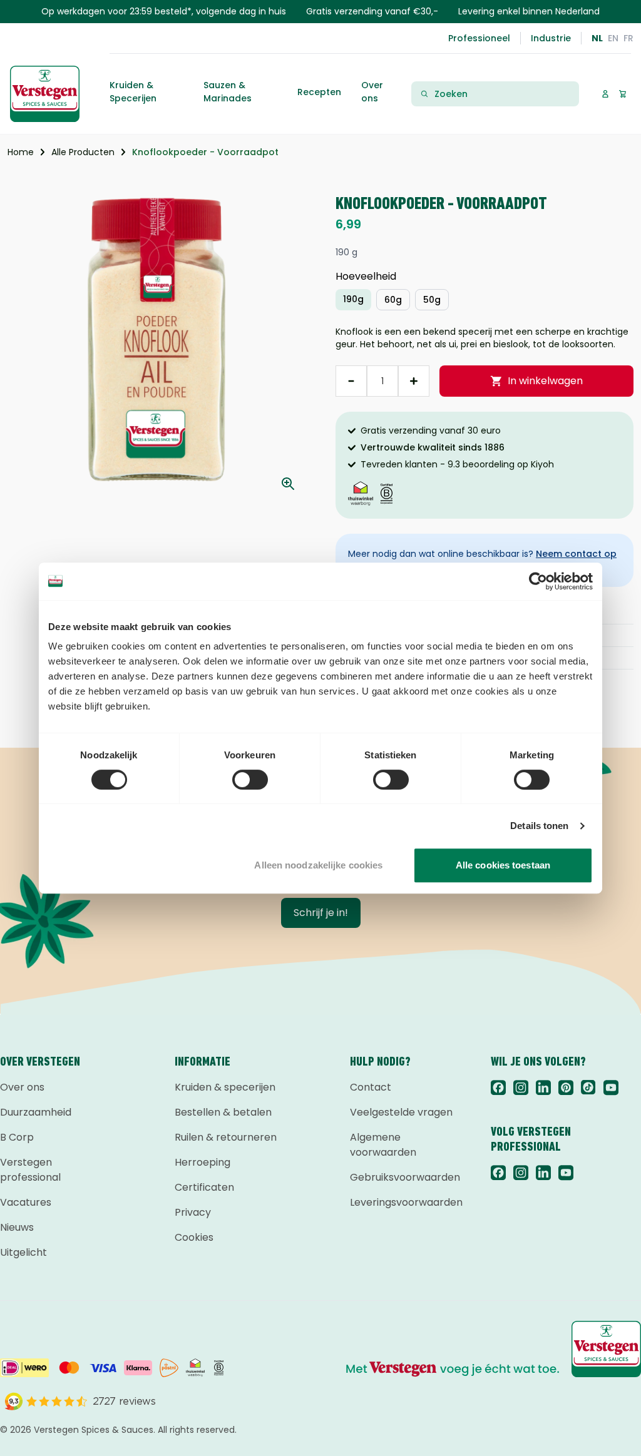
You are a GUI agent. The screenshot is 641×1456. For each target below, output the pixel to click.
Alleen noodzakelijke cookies (318, 865)
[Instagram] (520, 1087)
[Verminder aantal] (351, 381)
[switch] (250, 780)
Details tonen (539, 825)
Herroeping (202, 1162)
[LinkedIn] (543, 1087)
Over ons (22, 1087)
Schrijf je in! (321, 912)
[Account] (605, 93)
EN (613, 38)
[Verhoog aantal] (413, 381)
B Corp (17, 1137)
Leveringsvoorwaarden (405, 1202)
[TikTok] (588, 1087)
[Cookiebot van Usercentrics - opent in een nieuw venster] (538, 581)
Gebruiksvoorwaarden (405, 1177)
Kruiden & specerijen (225, 1087)
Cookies (194, 1237)
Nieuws (17, 1227)
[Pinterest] (565, 1087)
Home (21, 152)
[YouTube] (610, 1087)
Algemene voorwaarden (383, 1144)
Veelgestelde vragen (401, 1112)
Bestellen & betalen (223, 1112)
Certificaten (204, 1187)
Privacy (193, 1212)
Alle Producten (83, 152)
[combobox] (502, 94)
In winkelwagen (545, 381)
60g (393, 299)
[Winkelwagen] (622, 93)
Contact (370, 1087)
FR (628, 38)
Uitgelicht (23, 1252)
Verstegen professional (30, 1169)
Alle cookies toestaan (503, 865)
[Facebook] (498, 1087)
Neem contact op (576, 553)
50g (432, 299)
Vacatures (25, 1202)
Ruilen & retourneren (226, 1137)
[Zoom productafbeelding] (287, 483)
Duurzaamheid (35, 1112)
